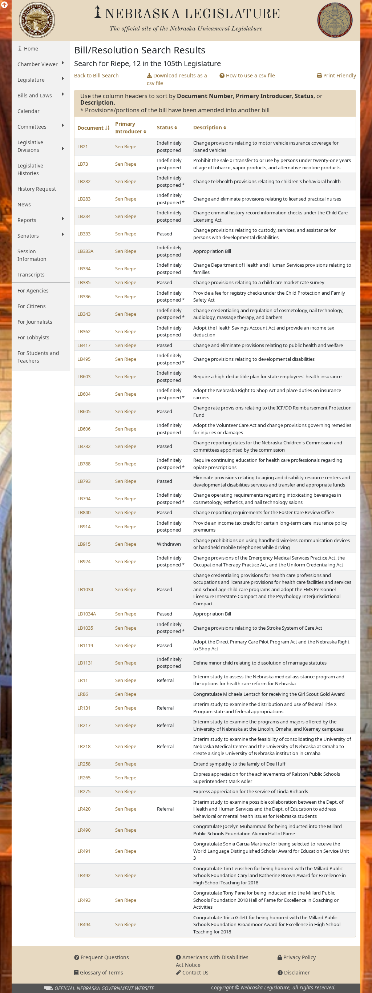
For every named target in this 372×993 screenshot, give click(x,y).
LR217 (83, 725)
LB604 (83, 394)
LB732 (83, 446)
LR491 (83, 851)
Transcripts (31, 274)
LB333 (83, 233)
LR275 (83, 791)
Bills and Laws (34, 95)
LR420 (83, 809)
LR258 (83, 763)
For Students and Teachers (38, 357)
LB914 (83, 526)
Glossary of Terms (100, 972)
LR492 (83, 875)
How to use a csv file (250, 75)
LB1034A (86, 613)
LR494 (83, 924)
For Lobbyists (33, 337)
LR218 (83, 746)
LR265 (83, 777)
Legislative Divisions (30, 146)
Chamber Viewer (37, 64)
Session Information (31, 255)
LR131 (83, 708)
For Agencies (33, 290)
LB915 (83, 544)
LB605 (83, 411)
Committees (31, 126)
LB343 (83, 314)
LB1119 (85, 645)
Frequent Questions (104, 957)
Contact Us (195, 972)
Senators (28, 235)
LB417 (83, 345)
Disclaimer (296, 972)
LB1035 (85, 628)
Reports (26, 220)
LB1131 (85, 662)
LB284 (83, 216)
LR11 (82, 680)
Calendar (28, 111)
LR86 (82, 694)
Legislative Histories (30, 169)
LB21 (82, 146)
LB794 (83, 498)
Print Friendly (339, 75)
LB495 (83, 359)
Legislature (31, 79)
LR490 (83, 830)
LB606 (83, 428)
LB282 (83, 181)
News (24, 204)
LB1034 (85, 589)
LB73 (82, 164)
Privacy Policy (299, 957)
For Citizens (31, 306)
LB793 (83, 481)
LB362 (83, 331)
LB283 (83, 198)
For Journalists (34, 321)
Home (30, 48)
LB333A (85, 251)
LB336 (83, 296)
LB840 (83, 512)
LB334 (83, 268)
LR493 (83, 900)
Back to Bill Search (96, 75)
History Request (36, 188)
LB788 (83, 463)
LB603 (83, 376)
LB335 (83, 282)
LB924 (83, 561)
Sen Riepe (125, 146)
